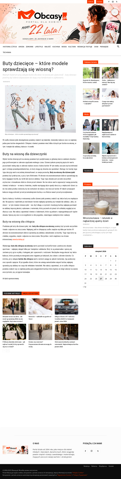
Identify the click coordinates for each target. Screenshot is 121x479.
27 (101, 279)
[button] (118, 47)
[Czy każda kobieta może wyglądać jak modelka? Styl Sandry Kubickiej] (91, 125)
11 (91, 270)
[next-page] (7, 350)
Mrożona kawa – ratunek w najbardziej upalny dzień (97, 219)
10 (85, 270)
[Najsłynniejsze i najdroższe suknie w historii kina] (110, 125)
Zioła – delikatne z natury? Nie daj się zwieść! (108, 82)
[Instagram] (113, 1)
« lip (84, 287)
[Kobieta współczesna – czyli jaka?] (91, 94)
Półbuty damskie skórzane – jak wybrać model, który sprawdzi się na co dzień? (14, 344)
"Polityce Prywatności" (80, 475)
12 (96, 270)
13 (101, 270)
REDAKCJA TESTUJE (84, 47)
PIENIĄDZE (104, 47)
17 (85, 274)
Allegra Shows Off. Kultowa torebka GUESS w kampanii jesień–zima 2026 (64, 319)
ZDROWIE (29, 47)
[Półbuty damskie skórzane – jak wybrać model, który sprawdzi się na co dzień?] (14, 332)
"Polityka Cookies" (78, 473)
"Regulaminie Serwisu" (64, 475)
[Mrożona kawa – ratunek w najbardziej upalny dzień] (100, 202)
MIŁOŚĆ (48, 47)
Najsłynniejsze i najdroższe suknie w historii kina (109, 135)
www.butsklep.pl (18, 239)
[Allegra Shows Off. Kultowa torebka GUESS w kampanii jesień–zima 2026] (66, 306)
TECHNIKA (7, 52)
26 (96, 279)
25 (91, 279)
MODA (64, 47)
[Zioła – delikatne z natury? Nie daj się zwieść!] (110, 72)
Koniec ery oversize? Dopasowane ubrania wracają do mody (40, 344)
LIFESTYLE (39, 47)
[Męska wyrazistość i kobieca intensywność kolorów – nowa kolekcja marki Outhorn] (110, 148)
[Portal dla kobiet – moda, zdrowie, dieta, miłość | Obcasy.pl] (60, 23)
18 (91, 274)
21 (106, 274)
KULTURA (72, 47)
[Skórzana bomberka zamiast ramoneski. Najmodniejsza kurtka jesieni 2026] (66, 332)
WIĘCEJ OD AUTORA (30, 293)
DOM (96, 47)
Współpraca (103, 466)
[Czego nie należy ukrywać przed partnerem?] (110, 94)
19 (96, 274)
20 (101, 274)
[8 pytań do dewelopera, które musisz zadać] (91, 72)
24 (85, 279)
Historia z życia (10, 47)
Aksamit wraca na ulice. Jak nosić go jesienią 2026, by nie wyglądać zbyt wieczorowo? (13, 319)
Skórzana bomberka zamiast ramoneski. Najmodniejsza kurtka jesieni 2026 (66, 344)
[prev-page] (4, 350)
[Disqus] (40, 390)
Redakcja (87, 466)
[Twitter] (116, 1)
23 (116, 274)
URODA (21, 47)
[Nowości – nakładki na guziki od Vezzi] (40, 306)
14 (106, 270)
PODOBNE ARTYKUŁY (12, 293)
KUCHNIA (56, 47)
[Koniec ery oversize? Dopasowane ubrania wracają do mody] (40, 332)
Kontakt (111, 466)
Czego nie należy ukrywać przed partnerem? (108, 104)
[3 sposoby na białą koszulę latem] (91, 148)
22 (111, 274)
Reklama (94, 466)
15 (111, 270)
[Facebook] (109, 1)
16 (116, 270)
